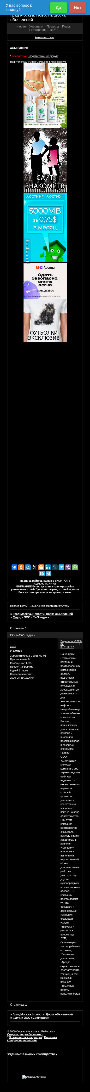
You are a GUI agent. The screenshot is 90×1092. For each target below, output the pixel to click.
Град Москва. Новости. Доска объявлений (43, 614)
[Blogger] (41, 567)
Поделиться (67, 641)
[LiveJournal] (55, 567)
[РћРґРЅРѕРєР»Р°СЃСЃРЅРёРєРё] (21, 567)
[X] (34, 567)
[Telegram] (48, 573)
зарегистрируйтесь (57, 605)
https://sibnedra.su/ (71, 993)
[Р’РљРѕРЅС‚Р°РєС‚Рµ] (14, 567)
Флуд (17, 617)
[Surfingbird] (61, 567)
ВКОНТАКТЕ (62, 580)
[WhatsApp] (75, 567)
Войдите (35, 605)
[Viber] (68, 567)
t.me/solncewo (57, 61)
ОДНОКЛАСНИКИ (45, 583)
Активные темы (44, 37)
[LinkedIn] (48, 567)
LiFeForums (47, 1031)
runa (13, 647)
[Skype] (42, 573)
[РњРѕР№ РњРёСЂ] (28, 567)
